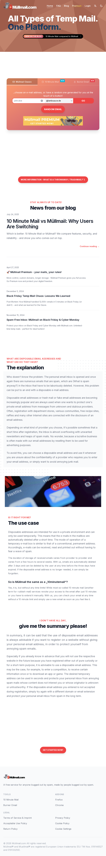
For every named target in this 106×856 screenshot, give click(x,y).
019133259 (13, 850)
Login (88, 5)
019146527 (97, 846)
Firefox (59, 799)
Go (83, 100)
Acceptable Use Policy (15, 823)
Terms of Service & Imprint (17, 817)
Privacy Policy (62, 817)
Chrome (59, 805)
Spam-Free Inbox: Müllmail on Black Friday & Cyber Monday (43, 319)
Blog (66, 5)
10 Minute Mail (10, 799)
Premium (76, 5)
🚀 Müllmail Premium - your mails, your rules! (34, 272)
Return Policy (10, 828)
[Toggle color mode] (101, 5)
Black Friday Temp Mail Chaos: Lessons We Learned (38, 295)
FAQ (58, 5)
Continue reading (89, 246)
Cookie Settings (63, 828)
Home (50, 5)
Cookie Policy (62, 823)
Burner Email (10, 805)
